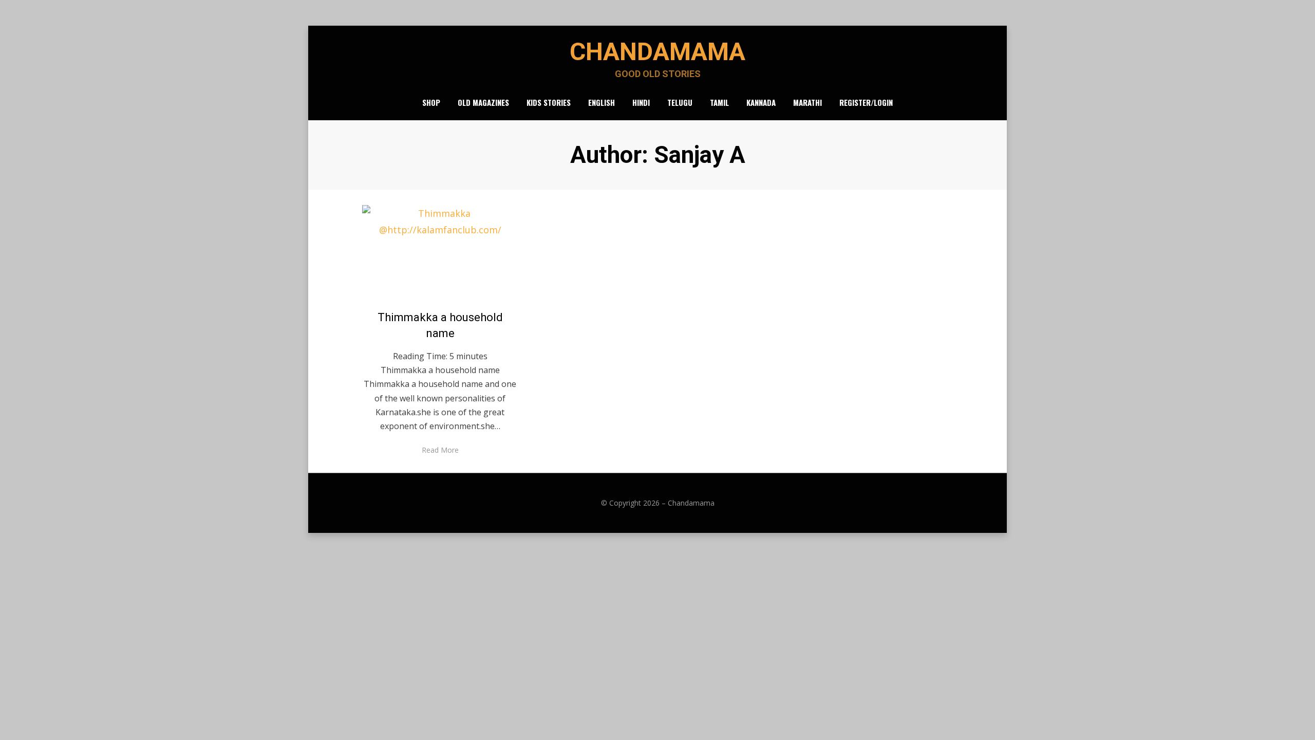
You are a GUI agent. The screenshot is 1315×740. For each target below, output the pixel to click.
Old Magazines (483, 102)
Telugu (679, 102)
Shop (431, 102)
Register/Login (866, 102)
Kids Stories (549, 102)
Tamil (719, 102)
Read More (440, 450)
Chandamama (657, 51)
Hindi (641, 102)
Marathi (807, 102)
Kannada (761, 102)
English (601, 102)
